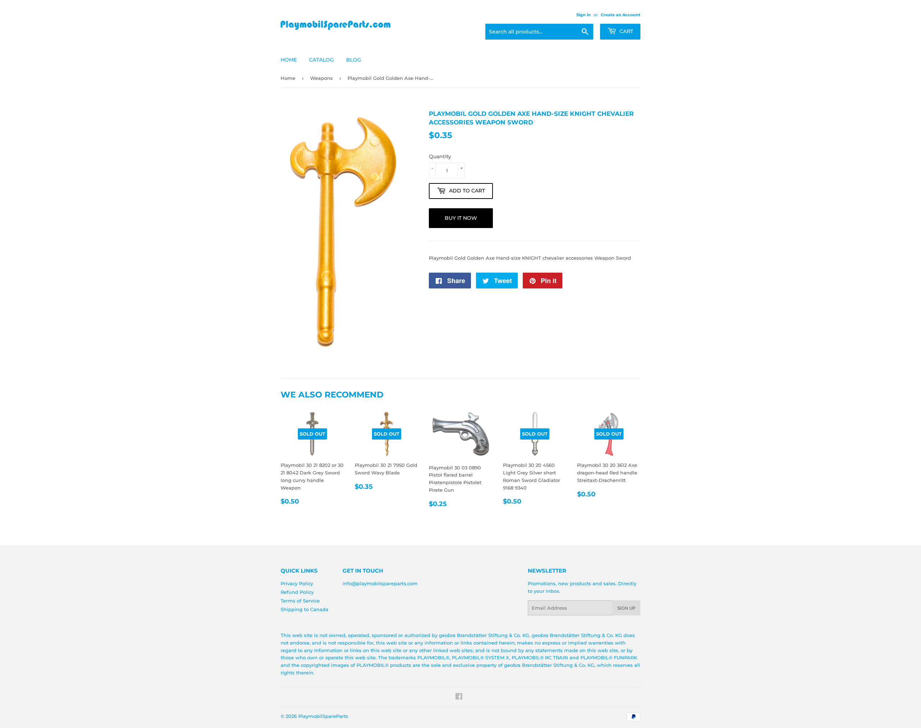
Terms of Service (300, 601)
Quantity (440, 156)
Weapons (321, 78)
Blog (353, 59)
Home (289, 59)
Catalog (321, 59)
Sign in (583, 14)
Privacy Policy (297, 583)
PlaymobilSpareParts (323, 716)
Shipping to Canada (304, 609)
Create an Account (620, 14)
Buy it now (461, 218)
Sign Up (626, 608)
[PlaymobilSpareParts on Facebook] (459, 697)
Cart (625, 31)
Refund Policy (297, 592)
